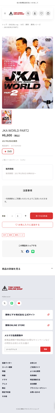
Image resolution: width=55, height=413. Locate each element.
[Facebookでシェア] (27, 251)
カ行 (22, 24)
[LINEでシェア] (33, 251)
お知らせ (33, 363)
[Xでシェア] (22, 251)
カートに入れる (41, 216)
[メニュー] (5, 13)
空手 (4, 235)
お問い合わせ (35, 392)
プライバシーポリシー (38, 388)
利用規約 (33, 375)
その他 (4, 396)
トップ (4, 24)
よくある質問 (35, 371)
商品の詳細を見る (11, 268)
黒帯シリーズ (36, 24)
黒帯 (27, 24)
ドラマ (4, 379)
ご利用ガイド (35, 367)
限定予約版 (6, 392)
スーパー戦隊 (7, 367)
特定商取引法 (35, 379)
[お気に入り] (41, 13)
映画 (3, 375)
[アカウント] (35, 13)
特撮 (3, 371)
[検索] (28, 13)
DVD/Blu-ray (13, 24)
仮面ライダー (7, 363)
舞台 (3, 388)
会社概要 (33, 384)
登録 (45, 349)
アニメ (4, 384)
